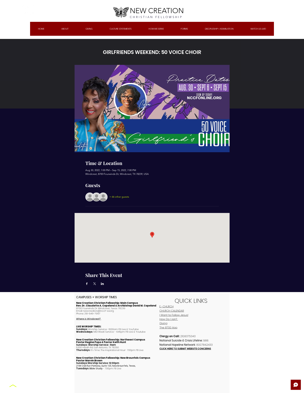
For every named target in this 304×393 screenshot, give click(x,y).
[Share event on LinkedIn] (102, 283)
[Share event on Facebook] (86, 283)
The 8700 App (168, 327)
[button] (89, 29)
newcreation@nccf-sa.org (98, 310)
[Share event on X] (94, 283)
